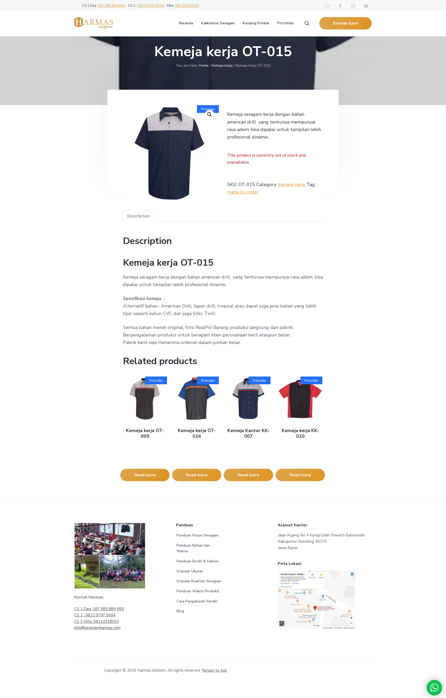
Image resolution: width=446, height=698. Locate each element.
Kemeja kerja (222, 65)
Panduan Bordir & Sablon (197, 561)
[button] (209, 114)
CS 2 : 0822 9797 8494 (94, 615)
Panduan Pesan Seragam (197, 535)
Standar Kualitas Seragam (199, 581)
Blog (180, 611)
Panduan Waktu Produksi (198, 591)
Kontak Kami (345, 23)
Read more (145, 475)
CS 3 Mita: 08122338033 (96, 621)
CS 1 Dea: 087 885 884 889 (99, 608)
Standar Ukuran (190, 571)
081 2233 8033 (187, 5)
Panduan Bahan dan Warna (193, 548)
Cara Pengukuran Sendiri (197, 601)
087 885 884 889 (111, 5)
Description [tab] (138, 216)
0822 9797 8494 (151, 5)
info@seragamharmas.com (97, 627)
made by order (242, 192)
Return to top (214, 670)
